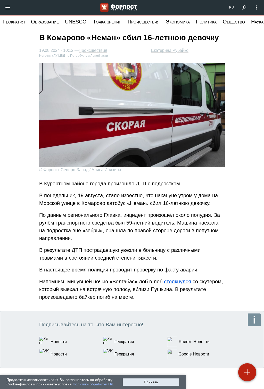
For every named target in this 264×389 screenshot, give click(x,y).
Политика (206, 21)
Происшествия (144, 21)
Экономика (178, 21)
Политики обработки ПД (93, 384)
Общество (234, 21)
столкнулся (177, 281)
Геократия (14, 21)
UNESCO (76, 21)
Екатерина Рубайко (169, 50)
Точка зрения (107, 21)
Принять (151, 382)
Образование (45, 21)
